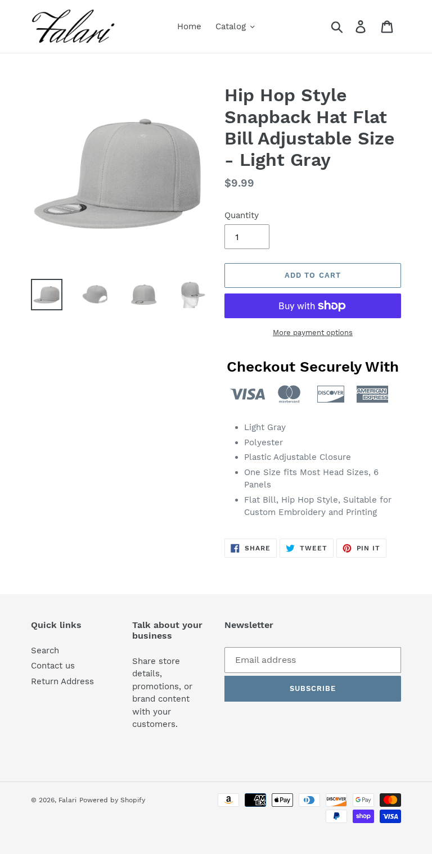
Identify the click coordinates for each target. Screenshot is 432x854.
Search (45, 650)
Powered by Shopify (112, 800)
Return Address (62, 681)
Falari (67, 800)
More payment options (313, 332)
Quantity (241, 215)
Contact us (53, 666)
